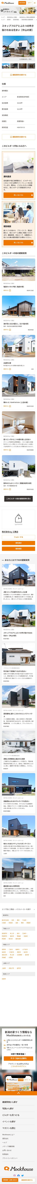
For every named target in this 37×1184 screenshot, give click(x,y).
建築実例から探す (10, 1102)
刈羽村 (11, 957)
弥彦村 (26, 936)
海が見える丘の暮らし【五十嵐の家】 (16, 324)
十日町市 (11, 952)
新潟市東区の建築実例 (27, 19)
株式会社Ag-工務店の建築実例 (27, 17)
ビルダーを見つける (10, 1115)
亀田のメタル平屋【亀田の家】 (14, 287)
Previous (3, 48)
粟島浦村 (18, 939)
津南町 (4, 957)
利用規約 (5, 1154)
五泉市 (24, 933)
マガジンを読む (9, 1128)
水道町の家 (7, 363)
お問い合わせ (6, 1150)
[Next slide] (35, 10)
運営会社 (5, 1138)
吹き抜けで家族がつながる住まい (15, 671)
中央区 (24, 920)
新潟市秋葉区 (30, 450)
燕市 (32, 369)
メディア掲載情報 (8, 1146)
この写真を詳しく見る (25, 59)
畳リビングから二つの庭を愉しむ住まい (17, 439)
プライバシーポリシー (10, 1158)
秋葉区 (11, 923)
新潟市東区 (16, 19)
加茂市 (4, 952)
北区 (12, 920)
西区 (22, 923)
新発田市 (6, 768)
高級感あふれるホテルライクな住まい (16, 801)
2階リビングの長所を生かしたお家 (15, 592)
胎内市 (12, 936)
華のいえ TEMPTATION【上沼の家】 (16, 402)
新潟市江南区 (30, 290)
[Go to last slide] (2, 10)
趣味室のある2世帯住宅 (12, 886)
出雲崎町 (19, 955)
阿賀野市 (4, 936)
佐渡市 (4, 979)
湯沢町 (27, 955)
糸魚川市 (11, 968)
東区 (18, 920)
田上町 (12, 955)
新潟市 (9, 19)
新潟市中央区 (30, 406)
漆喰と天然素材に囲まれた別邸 (14, 759)
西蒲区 (29, 923)
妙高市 (19, 968)
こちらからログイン (18, 1066)
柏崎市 (18, 949)
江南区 (4, 923)
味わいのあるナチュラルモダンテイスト (17, 844)
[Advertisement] (18, 1004)
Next (33, 48)
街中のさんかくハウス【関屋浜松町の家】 (18, 483)
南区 (17, 923)
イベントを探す (9, 1121)
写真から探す (8, 1108)
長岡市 (4, 949)
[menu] (35, 3)
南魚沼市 (4, 955)
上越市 (4, 968)
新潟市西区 (31, 329)
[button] (18, 195)
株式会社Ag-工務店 (12, 17)
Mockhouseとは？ (8, 1134)
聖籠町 (19, 936)
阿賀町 (4, 939)
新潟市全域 (5, 920)
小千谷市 (25, 949)
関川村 (11, 939)
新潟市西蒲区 (7, 811)
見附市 (19, 952)
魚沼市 (26, 952)
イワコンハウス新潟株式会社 (12, 668)
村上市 (12, 933)
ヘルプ (4, 1142)
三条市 (5, 853)
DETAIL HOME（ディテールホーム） (14, 589)
